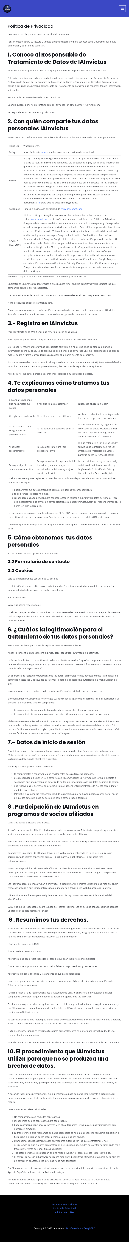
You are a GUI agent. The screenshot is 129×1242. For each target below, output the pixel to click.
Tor (39, 202)
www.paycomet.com (71, 208)
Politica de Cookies (64, 1212)
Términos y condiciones (64, 1204)
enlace (44, 152)
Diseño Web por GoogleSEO (80, 1228)
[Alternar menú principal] (122, 8)
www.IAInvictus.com (41, 219)
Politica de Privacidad (64, 1208)
